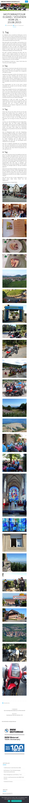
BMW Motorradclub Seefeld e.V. (10, 1)
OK (9, 801)
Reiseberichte (7, 703)
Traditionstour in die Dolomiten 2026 (12, 767)
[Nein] (27, 799)
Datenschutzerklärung (16, 801)
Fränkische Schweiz (8, 781)
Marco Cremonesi (19, 25)
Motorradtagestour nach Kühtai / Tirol (13, 774)
